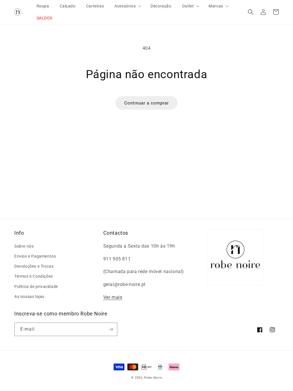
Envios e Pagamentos (35, 256)
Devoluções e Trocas (34, 266)
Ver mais (112, 297)
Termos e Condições (33, 276)
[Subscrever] (110, 329)
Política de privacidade (36, 286)
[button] (125, 6)
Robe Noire (153, 378)
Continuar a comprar (146, 103)
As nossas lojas (29, 296)
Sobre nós (23, 246)
